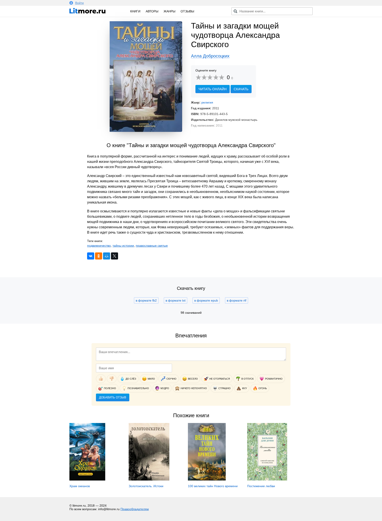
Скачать (241, 89)
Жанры (169, 11)
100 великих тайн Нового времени (213, 486)
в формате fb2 (146, 300)
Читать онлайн (213, 89)
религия (207, 102)
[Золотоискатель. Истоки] (149, 479)
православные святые (152, 245)
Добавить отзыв (112, 397)
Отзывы (187, 11)
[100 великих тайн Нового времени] (207, 479)
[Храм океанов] (87, 479)
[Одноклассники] (98, 256)
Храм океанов (79, 486)
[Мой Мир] (106, 256)
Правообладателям (134, 509)
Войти (79, 3)
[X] (114, 256)
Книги (135, 11)
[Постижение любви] (267, 479)
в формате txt (175, 300)
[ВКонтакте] (90, 256)
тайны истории (123, 245)
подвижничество (99, 245)
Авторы (152, 11)
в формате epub (206, 300)
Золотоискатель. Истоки (146, 486)
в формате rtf (236, 300)
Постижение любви (261, 486)
